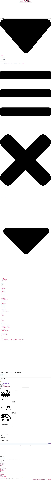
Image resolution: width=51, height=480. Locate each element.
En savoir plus (3, 437)
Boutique (3, 340)
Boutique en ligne (6, 63)
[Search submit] (0, 54)
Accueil (2, 63)
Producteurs (15, 63)
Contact (19, 63)
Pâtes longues (8, 340)
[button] (25, 130)
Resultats (2, 55)
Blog (23, 63)
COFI (11, 63)
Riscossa (4, 385)
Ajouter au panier (5, 383)
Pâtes (5, 340)
